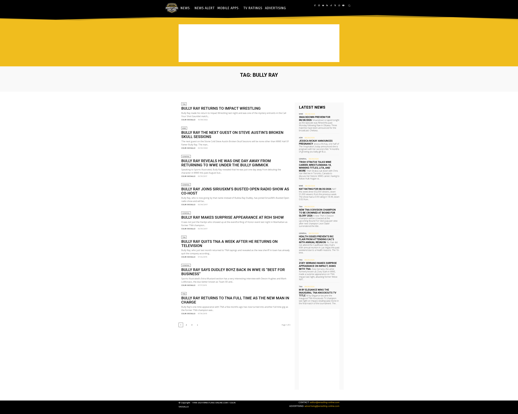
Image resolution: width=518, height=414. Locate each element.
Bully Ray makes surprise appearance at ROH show (232, 217)
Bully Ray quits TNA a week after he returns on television (229, 243)
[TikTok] (331, 5)
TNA (184, 104)
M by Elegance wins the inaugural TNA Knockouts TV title (317, 292)
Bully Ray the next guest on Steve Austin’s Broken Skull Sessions (232, 134)
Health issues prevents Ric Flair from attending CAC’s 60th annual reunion (316, 239)
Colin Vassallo (188, 120)
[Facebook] (315, 5)
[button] (349, 5)
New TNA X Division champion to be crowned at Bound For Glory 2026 (317, 212)
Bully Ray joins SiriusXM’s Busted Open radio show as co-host (235, 191)
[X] (335, 5)
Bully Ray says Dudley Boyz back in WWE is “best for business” (233, 272)
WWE (184, 128)
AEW (301, 138)
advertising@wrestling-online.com (322, 406)
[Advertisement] (259, 43)
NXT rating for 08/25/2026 (315, 189)
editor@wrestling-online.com (324, 402)
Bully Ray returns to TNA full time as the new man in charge (235, 300)
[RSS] (327, 5)
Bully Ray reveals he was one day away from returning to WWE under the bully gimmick (226, 163)
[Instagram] (319, 5)
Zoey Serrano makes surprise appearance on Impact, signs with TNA (318, 266)
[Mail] (323, 5)
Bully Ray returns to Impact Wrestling (221, 108)
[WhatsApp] (339, 5)
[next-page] (197, 325)
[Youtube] (343, 5)
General (186, 157)
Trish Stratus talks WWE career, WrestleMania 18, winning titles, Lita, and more (315, 166)
